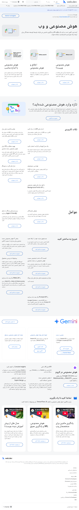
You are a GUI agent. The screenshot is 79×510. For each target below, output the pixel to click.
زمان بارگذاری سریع (61, 5)
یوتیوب (75, 495)
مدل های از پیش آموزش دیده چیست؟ (13, 425)
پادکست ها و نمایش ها (72, 486)
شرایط (76, 506)
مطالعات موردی (73, 483)
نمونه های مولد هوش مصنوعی (38, 335)
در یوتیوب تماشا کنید (66, 443)
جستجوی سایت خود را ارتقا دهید (37, 238)
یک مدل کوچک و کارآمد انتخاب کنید (38, 146)
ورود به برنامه (5, 2)
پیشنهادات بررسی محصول (9, 258)
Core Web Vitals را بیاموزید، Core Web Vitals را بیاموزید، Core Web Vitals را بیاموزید (33, 5)
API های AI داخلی (46, 367)
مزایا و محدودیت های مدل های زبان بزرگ (39, 278)
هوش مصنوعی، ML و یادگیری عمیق (39, 425)
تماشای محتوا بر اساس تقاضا (52, 10)
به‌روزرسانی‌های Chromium (71, 481)
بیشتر (48, 2)
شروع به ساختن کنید (40, 249)
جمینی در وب (60, 335)
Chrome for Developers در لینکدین (69, 497)
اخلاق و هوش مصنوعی (37, 66)
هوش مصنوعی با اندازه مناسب (11, 66)
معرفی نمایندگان (32, 211)
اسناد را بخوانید (70, 385)
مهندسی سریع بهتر (33, 166)
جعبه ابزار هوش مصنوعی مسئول (13, 335)
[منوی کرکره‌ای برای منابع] (54, 2)
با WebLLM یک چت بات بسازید (11, 278)
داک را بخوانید (66, 82)
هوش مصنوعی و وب (73, 5)
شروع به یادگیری (53, 118)
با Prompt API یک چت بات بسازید (38, 297)
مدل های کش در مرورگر (8, 166)
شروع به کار (66, 348)
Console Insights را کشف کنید (16, 367)
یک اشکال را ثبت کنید (72, 470)
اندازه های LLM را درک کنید (36, 129)
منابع (57, 2)
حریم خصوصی (70, 506)
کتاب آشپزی (40, 346)
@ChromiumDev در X (71, 492)
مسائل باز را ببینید (73, 472)
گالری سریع (39, 351)
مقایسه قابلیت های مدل (8, 129)
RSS (76, 499)
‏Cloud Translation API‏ (64, 16)
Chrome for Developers (71, 479)
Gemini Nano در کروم (65, 353)
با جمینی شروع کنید (10, 321)
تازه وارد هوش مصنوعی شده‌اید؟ (54, 104)
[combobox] (33, 1)
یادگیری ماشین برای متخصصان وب (64, 425)
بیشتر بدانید (14, 346)
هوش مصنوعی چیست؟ (63, 66)
